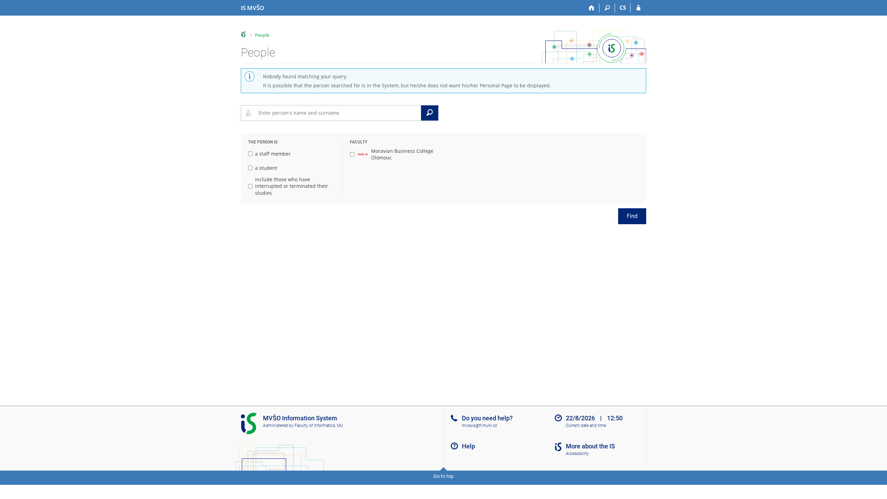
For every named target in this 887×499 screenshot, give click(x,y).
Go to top (443, 476)
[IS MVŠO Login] (638, 7)
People (262, 35)
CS (623, 7)
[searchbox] (338, 113)
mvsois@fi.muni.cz (479, 425)
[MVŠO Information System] (244, 34)
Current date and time (586, 425)
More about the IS (590, 446)
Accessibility (577, 453)
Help (468, 446)
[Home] (591, 7)
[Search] (607, 7)
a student (266, 168)
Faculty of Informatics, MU (319, 425)
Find (632, 216)
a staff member (273, 153)
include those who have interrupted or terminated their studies (291, 186)
